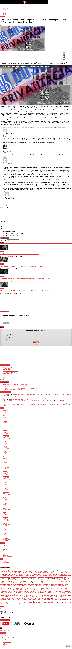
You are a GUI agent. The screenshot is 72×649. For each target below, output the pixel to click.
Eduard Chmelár (45, 574)
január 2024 (5, 446)
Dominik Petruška (56, 572)
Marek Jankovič (26, 587)
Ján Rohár (20, 582)
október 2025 (5, 422)
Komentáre (5, 9)
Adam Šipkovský (4, 570)
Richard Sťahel (39, 595)
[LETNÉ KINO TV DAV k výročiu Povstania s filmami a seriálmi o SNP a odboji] (4, 249)
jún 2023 (4, 455)
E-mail (2, 226)
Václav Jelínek (66, 601)
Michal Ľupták (38, 589)
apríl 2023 (5, 457)
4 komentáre (18, 25)
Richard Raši (31, 595)
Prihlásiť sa (5, 561)
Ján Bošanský (67, 581)
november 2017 (6, 522)
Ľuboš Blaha (54, 602)
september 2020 (6, 479)
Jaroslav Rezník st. (5, 580)
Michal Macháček (29, 589)
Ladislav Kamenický (58, 584)
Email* (4, 317)
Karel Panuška (28, 582)
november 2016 (6, 537)
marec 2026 (5, 416)
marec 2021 (5, 472)
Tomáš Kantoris (28, 599)
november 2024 (6, 436)
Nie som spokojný (6, 337)
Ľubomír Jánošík (37, 602)
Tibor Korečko (47, 598)
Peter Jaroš (68, 592)
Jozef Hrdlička (42, 580)
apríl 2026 (5, 415)
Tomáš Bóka (3, 599)
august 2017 (5, 525)
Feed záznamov (6, 562)
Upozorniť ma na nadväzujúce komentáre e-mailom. (13, 233)
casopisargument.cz (49, 571)
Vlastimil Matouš (57, 601)
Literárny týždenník (50, 585)
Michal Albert (12, 589)
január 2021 (5, 474)
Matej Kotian (33, 588)
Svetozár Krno (29, 598)
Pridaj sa (4, 640)
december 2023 (6, 447)
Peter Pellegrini (12, 594)
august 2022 (5, 462)
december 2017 (6, 520)
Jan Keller (51, 578)
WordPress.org (6, 565)
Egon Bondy (60, 574)
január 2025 (5, 433)
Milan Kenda (53, 589)
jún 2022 (4, 463)
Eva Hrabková (27, 575)
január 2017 (5, 534)
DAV (39, 572)
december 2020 (6, 476)
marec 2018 (5, 517)
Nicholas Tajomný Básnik (60, 591)
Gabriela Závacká (15, 577)
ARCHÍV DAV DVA (6, 369)
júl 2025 (4, 426)
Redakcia (14, 595)
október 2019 (5, 493)
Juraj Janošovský (58, 581)
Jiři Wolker (14, 580)
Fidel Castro (39, 575)
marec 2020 (5, 487)
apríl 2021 (5, 471)
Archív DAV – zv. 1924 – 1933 (9, 367)
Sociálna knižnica (6, 376)
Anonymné (17, 571)
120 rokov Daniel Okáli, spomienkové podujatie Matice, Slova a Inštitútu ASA (27, 396)
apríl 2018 (5, 515)
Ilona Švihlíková (49, 577)
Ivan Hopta (9, 578)
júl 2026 (4, 411)
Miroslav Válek (28, 591)
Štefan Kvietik (4, 604)
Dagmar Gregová (10, 572)
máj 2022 (5, 464)
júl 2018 (4, 512)
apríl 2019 (5, 501)
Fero (33, 575)
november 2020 (6, 477)
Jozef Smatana (15, 581)
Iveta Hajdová (36, 578)
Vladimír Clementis (10, 601)
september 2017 (6, 524)
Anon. (11, 571)
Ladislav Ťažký (20, 585)
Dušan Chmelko (5, 574)
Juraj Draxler (50, 581)
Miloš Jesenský (9, 591)
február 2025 (5, 432)
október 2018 (5, 508)
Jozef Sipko (8, 581)
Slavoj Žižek (16, 596)
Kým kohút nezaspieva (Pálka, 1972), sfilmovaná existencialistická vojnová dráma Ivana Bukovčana (25, 278)
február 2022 (5, 466)
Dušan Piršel (28, 574)
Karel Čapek (36, 582)
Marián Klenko (51, 587)
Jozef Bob (36, 580)
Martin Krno (9, 588)
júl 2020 (4, 482)
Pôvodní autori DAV (7, 368)
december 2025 (6, 420)
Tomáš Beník (64, 598)
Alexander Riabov (31, 570)
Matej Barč (26, 588)
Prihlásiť (4, 635)
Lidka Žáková (40, 585)
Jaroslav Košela (67, 578)
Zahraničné (5, 8)
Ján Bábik (2, 582)
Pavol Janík (49, 592)
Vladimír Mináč (38, 601)
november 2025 (6, 421)
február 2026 (5, 417)
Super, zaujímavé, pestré (7, 334)
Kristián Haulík (19, 584)
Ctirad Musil (58, 571)
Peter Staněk (30, 594)
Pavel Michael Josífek (32, 592)
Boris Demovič (30, 571)
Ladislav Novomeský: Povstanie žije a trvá (20, 399)
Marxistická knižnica (7, 374)
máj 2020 (5, 484)
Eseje (4, 10)
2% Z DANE (5, 644)
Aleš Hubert (46, 570)
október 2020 (5, 478)
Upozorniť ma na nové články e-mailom (10, 235)
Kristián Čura (27, 584)
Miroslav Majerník (18, 591)
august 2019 (5, 496)
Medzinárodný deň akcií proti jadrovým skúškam (13, 389)
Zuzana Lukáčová (13, 602)
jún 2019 (4, 498)
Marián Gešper (42, 587)
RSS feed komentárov (7, 564)
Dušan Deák (13, 574)
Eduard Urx (53, 574)
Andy (70, 570)
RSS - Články (8, 630)
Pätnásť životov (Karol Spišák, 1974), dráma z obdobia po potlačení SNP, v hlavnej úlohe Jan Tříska (25, 291)
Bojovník (23, 571)
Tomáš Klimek (36, 599)
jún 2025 (4, 427)
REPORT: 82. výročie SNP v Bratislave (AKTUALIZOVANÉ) (15, 384)
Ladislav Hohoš (38, 584)
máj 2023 (5, 456)
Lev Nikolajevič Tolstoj (30, 585)
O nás (4, 643)
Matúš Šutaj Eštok (54, 588)
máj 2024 (5, 443)
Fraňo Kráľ (55, 575)
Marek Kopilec (34, 587)
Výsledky (36, 344)
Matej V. (47, 588)
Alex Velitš (39, 570)
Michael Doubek (64, 588)
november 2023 (6, 448)
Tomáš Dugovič (19, 599)
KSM (32, 584)
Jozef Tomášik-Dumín (25, 581)
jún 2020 (4, 483)
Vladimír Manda (29, 601)
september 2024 (6, 438)
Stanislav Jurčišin (11, 598)
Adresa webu (3, 228)
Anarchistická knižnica (8, 373)
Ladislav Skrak (11, 585)
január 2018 (5, 519)
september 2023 (6, 451)
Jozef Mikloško (64, 580)
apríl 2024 (5, 445)
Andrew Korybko (63, 570)
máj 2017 (5, 529)
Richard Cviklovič (22, 595)
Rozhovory (5, 13)
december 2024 (6, 435)
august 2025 (5, 425)
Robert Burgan (47, 595)
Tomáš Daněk (11, 599)
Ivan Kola (15, 578)
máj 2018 (5, 514)
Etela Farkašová (19, 575)
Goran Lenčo (24, 577)
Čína (30, 602)
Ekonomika (5, 7)
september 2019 (6, 494)
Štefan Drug (68, 602)
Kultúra (4, 12)
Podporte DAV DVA (7, 642)
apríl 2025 (5, 430)
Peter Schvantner (21, 594)
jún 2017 (4, 528)
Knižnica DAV (5, 377)
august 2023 (5, 452)
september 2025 (6, 423)
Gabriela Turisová (5, 577)
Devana (49, 572)
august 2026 (5, 410)
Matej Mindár (41, 588)
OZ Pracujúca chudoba (20, 592)
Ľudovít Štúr (61, 602)
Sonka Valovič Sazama (44, 596)
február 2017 (5, 533)
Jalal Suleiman (44, 578)
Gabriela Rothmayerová (65, 575)
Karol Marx (43, 582)
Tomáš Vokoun (45, 599)
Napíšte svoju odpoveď (6, 339)
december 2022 (6, 458)
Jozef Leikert (50, 580)
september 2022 (6, 461)
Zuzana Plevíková (23, 602)
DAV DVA (44, 572)
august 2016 (5, 540)
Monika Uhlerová (37, 591)
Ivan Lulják (22, 578)
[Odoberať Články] (2, 630)
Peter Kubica (4, 594)
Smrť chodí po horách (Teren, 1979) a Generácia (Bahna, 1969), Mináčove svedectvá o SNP (23, 266)
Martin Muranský (18, 588)
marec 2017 (5, 532)
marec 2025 (5, 431)
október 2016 (5, 538)
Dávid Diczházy (36, 574)
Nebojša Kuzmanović (47, 591)
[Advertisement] (34, 302)
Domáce (4, 5)
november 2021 (6, 468)
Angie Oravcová (5, 571)
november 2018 (6, 507)
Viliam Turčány (62, 599)
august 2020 (5, 481)
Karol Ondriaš (50, 582)
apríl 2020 (5, 486)
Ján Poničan (14, 582)
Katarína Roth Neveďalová (7, 584)
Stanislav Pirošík (21, 598)
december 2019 (6, 491)
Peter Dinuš (55, 592)
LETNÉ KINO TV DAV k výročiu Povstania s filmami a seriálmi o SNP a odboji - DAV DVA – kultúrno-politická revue (27, 400)
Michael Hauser (4, 589)
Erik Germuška (10, 575)
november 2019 (6, 492)
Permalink (6, 136)
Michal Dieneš (20, 589)
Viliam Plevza (53, 599)
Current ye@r (3, 240)
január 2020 (5, 489)
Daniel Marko (26, 572)
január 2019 (5, 504)
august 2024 (5, 440)
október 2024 (5, 437)
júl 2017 (4, 527)
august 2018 (5, 510)
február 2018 (5, 518)
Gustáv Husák (32, 577)
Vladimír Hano (20, 601)
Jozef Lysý (57, 580)
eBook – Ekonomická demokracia (10, 372)
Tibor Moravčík (56, 598)
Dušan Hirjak (20, 574)
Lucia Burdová (60, 585)
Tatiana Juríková (38, 598)
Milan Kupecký (61, 589)
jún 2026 (4, 412)
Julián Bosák (35, 581)
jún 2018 (4, 513)
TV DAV (4, 14)
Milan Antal (46, 589)
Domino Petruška (66, 572)
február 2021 (5, 473)
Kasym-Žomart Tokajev (61, 582)
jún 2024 (4, 442)
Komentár (2, 221)
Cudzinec (64, 571)
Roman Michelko (25, 25)
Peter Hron (62, 592)
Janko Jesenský (59, 578)
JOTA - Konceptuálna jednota (25, 580)
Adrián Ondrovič (14, 570)
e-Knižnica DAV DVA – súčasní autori (10, 371)
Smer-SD (35, 596)
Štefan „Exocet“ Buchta (15, 604)
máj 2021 (5, 469)
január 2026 (5, 419)
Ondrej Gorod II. (9, 592)
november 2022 (6, 460)
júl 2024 (4, 441)
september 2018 (6, 509)
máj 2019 (5, 499)
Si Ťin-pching (9, 596)
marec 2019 (5, 502)
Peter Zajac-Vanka (39, 594)
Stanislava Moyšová (56, 596)
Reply (4, 144)
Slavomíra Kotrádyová (26, 596)
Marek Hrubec (17, 587)
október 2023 (5, 450)
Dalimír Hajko (18, 572)
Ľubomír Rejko (46, 602)
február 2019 (5, 503)
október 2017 (5, 523)
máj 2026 (5, 414)
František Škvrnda (47, 575)
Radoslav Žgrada (60, 594)
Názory (4, 551)
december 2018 (6, 506)
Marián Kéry (59, 587)
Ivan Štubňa (29, 578)
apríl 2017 (5, 530)
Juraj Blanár (43, 581)
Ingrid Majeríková (58, 577)
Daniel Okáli (34, 572)
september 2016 (6, 539)
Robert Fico (55, 595)
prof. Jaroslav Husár (50, 594)
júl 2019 (4, 497)
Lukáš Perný (9, 587)
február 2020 (5, 488)
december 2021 (6, 467)
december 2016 (6, 535)
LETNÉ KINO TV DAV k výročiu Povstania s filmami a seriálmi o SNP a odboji (19, 254)
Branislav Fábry (39, 571)
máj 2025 (5, 428)
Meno (2, 224)
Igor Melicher (40, 577)
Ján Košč (8, 582)
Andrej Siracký (54, 570)
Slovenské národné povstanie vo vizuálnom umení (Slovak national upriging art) (20, 385)
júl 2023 (4, 453)
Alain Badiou (22, 570)
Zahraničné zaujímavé (7, 556)
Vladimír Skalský (47, 601)
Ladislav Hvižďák (47, 584)
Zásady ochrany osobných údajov (7, 637)
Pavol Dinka (42, 592)
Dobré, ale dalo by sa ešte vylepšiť (9, 335)
